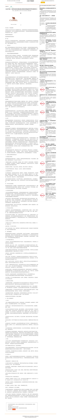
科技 (48, 0)
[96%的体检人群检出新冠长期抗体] (42, 24)
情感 (14, 0)
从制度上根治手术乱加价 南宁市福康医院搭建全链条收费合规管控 (51, 102)
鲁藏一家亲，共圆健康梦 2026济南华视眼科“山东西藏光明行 (51, 145)
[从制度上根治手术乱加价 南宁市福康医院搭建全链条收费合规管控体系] (42, 103)
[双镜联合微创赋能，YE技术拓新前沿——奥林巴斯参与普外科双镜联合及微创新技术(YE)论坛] (42, 112)
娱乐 (44, 0)
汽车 (17, 0)
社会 (11, 0)
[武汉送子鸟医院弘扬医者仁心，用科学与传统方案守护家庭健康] (42, 129)
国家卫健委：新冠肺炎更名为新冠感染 (46, 65)
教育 (52, 0)
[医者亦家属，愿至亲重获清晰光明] (42, 154)
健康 (19, 0)
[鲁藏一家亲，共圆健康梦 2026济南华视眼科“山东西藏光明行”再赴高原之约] (42, 146)
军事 (47, 0)
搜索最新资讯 (42, 2)
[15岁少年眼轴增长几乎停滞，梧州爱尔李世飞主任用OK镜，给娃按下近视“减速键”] (42, 185)
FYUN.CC (28, 416)
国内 (8, 0)
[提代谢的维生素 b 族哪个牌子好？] (42, 163)
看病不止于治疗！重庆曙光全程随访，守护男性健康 (51, 194)
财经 (45, 0)
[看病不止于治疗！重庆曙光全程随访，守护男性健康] (42, 195)
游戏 (50, 0)
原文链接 (14, 409)
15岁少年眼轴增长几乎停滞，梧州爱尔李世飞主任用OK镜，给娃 (51, 184)
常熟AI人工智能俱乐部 (34, 416)
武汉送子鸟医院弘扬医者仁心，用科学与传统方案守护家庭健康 (51, 128)
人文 (16, 0)
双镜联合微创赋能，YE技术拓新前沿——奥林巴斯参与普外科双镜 (51, 111)
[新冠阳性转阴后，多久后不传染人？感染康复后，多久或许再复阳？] (42, 41)
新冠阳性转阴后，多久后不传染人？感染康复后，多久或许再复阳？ (51, 41)
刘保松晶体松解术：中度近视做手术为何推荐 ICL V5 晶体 (51, 170)
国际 (9, 0)
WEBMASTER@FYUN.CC (32, 417)
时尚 (13, 0)
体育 (42, 0)
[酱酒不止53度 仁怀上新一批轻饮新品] (42, 89)
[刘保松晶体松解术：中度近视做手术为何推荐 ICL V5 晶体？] (42, 171)
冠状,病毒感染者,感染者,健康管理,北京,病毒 (48, 5)
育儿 (53, 0)
